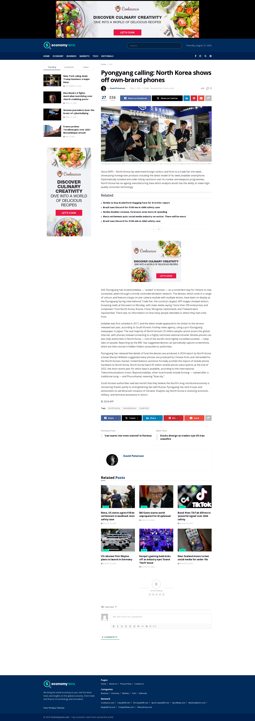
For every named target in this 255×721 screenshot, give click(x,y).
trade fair (144, 408)
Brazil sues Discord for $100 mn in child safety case (131, 207)
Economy (58, 56)
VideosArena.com (144, 707)
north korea (114, 408)
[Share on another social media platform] (208, 98)
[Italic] (118, 626)
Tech (95, 56)
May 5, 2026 (135, 88)
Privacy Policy (125, 684)
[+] (154, 626)
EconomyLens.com (60, 717)
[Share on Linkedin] (186, 98)
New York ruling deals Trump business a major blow (76, 79)
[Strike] (126, 626)
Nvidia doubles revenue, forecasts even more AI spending (135, 211)
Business (71, 56)
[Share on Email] (201, 98)
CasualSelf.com (123, 703)
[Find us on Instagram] (200, 56)
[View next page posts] (159, 229)
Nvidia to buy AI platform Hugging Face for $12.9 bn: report (136, 202)
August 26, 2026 (109, 523)
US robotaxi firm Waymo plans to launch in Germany (116, 558)
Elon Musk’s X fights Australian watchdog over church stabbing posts (77, 96)
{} (150, 626)
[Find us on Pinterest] (211, 56)
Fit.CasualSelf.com (140, 703)
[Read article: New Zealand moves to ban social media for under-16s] (195, 541)
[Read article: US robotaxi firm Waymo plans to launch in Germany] (118, 541)
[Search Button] (179, 45)
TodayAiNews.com (126, 707)
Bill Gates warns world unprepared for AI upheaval (155, 514)
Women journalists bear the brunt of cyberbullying (78, 112)
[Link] (147, 626)
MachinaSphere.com (196, 703)
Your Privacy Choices (53, 707)
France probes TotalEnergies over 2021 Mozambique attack (76, 129)
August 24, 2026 (186, 563)
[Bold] (114, 626)
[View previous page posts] (153, 229)
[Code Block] (142, 626)
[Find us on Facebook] (195, 56)
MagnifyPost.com (108, 707)
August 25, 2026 (186, 523)
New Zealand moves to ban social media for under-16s (193, 558)
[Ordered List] (130, 626)
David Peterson (117, 88)
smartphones (129, 408)
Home (46, 56)
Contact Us (139, 684)
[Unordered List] (134, 626)
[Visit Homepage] (59, 45)
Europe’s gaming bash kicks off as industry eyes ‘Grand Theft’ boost (155, 559)
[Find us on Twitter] (205, 56)
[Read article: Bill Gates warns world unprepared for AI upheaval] (156, 497)
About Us (113, 684)
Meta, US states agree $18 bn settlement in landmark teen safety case (117, 516)
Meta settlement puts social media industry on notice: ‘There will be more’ (144, 216)
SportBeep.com (178, 703)
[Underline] (122, 626)
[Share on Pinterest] (194, 98)
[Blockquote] (138, 626)
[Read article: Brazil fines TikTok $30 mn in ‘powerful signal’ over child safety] (195, 497)
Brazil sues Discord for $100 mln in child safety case (131, 221)
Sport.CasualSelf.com (160, 703)
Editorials (107, 56)
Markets (84, 56)
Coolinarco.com (107, 703)
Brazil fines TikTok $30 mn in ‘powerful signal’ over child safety (194, 516)
